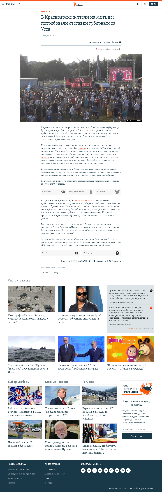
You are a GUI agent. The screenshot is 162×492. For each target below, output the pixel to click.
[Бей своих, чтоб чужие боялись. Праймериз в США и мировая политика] (25, 395)
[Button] (95, 42)
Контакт (11, 483)
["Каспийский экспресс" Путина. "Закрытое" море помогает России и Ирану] (31, 349)
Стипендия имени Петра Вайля (21, 474)
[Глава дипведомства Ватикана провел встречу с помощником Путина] (62, 429)
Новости (45, 12)
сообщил (82, 148)
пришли (45, 157)
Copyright (48, 483)
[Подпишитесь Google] (83, 470)
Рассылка (48, 478)
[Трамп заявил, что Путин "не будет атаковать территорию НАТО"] (62, 395)
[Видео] (137, 4)
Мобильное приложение (18, 469)
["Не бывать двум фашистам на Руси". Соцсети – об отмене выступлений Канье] (81, 299)
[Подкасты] (122, 470)
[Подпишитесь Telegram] (106, 470)
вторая (85, 130)
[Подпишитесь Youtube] (100, 470)
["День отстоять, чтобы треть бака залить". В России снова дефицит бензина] (99, 433)
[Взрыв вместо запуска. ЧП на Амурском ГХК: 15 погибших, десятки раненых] (99, 395)
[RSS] (117, 470)
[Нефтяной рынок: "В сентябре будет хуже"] (25, 429)
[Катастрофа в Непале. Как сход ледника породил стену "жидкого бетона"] (31, 299)
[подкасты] (145, 4)
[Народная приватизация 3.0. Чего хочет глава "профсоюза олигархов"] (81, 349)
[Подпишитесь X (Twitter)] (94, 470)
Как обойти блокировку (54, 474)
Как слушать (49, 469)
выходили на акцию (84, 201)
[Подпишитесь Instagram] (111, 470)
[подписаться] (128, 470)
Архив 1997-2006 (15, 478)
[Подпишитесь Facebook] (89, 470)
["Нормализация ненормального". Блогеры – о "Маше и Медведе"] (130, 349)
